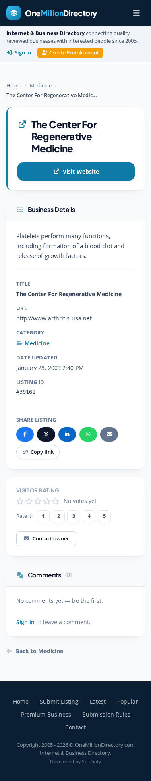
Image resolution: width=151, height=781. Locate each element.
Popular (127, 701)
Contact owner (51, 538)
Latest (98, 701)
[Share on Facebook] (25, 434)
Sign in (25, 622)
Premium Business (46, 714)
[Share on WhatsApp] (88, 434)
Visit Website (81, 171)
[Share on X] (46, 434)
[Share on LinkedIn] (67, 434)
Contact (75, 727)
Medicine (41, 85)
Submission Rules (106, 714)
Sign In (22, 52)
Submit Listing (59, 701)
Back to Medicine (39, 651)
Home (13, 85)
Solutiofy (91, 761)
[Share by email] (109, 434)
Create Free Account (74, 52)
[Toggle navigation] (136, 13)
